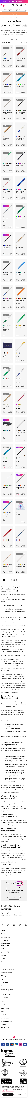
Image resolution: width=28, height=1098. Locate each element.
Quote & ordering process (8, 969)
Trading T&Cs (5, 1008)
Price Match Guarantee (7, 1028)
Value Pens (7, 25)
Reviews (3, 955)
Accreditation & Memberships (5, 944)
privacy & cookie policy (8, 1091)
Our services (4, 997)
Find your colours (6, 994)
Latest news (4, 982)
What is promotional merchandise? (7, 990)
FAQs (2, 979)
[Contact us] (13, 5)
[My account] (17, 5)
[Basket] (21, 5)
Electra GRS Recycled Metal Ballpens (15, 611)
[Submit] (25, 920)
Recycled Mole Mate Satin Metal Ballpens (14, 725)
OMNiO (3, 949)
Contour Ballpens (10, 614)
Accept (8, 1094)
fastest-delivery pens (7, 864)
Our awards (4, 940)
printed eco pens (20, 736)
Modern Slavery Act (6, 1021)
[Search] (25, 10)
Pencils (18, 25)
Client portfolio (5, 952)
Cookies (3, 1024)
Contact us (4, 962)
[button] (14, 10)
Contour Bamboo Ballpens (12, 729)
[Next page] (24, 580)
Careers (3, 958)
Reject (20, 1094)
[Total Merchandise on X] (14, 925)
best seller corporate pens (8, 622)
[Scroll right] (25, 25)
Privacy (3, 1011)
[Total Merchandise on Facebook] (2, 925)
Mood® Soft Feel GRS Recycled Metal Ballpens (15, 732)
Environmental (5, 1018)
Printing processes (6, 976)
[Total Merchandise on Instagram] (8, 925)
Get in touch (14, 898)
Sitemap (3, 986)
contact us (4, 808)
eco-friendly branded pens (15, 647)
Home (3, 17)
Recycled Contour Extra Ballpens (14, 609)
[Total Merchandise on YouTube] (20, 925)
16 (21, 580)
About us (3, 934)
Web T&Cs (4, 1005)
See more (14, 39)
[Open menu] (25, 5)
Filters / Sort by (5, 42)
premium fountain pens (8, 636)
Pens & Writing (12, 17)
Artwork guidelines (6, 972)
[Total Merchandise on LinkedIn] (26, 925)
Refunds (3, 1015)
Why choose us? (5, 937)
